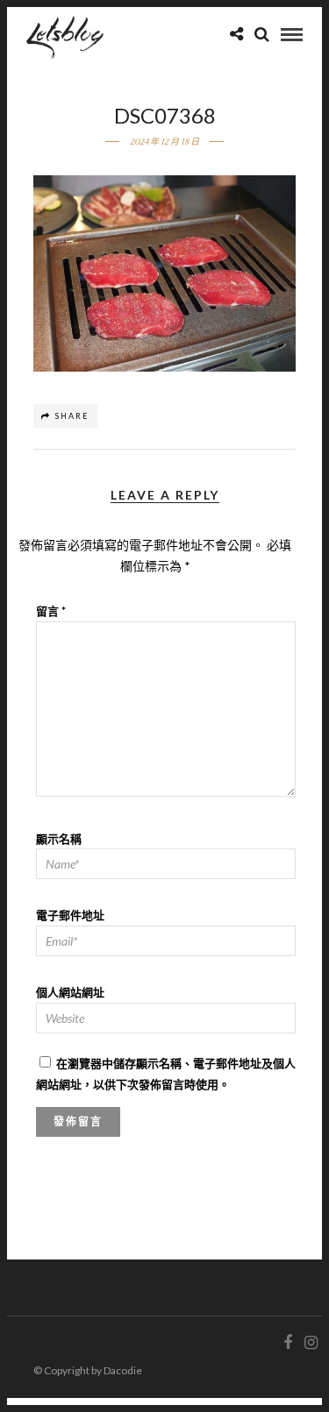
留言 (51, 611)
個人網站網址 (70, 992)
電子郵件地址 (70, 915)
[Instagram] (311, 1343)
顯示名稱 (59, 839)
